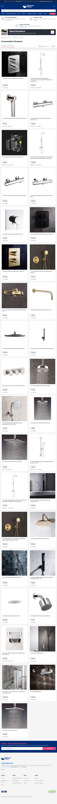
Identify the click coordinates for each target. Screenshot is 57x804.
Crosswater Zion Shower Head (9, 730)
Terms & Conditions (39, 780)
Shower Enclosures (31, 13)
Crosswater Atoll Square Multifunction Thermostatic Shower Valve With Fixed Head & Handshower (41, 80)
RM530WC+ (4, 507)
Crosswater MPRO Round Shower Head (39, 538)
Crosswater (15, 37)
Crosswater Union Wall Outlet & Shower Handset (41, 348)
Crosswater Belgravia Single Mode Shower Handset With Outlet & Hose (12, 423)
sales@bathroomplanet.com (46, 1)
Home (9, 37)
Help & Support (14, 766)
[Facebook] (1, 769)
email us (24, 766)
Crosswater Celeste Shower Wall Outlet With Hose (14, 118)
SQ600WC (32, 87)
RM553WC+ (32, 164)
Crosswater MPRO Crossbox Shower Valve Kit (13, 271)
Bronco (31, 796)
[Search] (54, 10)
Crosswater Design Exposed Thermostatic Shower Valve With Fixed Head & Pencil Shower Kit (14, 500)
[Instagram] (3, 769)
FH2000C (4, 660)
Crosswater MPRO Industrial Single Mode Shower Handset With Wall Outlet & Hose (13, 539)
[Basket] (54, 6)
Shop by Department (17, 778)
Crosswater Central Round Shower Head (40, 423)
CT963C (4, 126)
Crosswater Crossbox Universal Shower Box (12, 157)
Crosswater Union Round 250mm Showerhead (13, 348)
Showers (40, 13)
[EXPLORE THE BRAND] (52, 32)
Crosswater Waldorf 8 (35, 691)
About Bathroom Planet (5, 781)
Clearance (52, 13)
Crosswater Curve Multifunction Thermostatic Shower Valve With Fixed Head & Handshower (41, 157)
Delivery (25, 783)
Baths (19, 13)
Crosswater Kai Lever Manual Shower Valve (12, 234)
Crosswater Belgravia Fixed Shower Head (40, 385)
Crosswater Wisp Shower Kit (37, 653)
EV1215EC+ (32, 126)
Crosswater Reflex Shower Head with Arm (40, 616)
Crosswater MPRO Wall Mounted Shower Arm (41, 310)
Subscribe (49, 748)
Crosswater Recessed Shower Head (11, 616)
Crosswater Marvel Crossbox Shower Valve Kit (41, 234)
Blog (2, 784)
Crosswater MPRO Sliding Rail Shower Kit (11, 577)
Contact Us (26, 778)
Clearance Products (16, 783)
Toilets (3, 13)
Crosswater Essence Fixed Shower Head (11, 461)
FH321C (3, 469)
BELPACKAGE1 (32, 469)
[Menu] (2, 6)
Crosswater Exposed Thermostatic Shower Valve (14, 195)
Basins (23, 13)
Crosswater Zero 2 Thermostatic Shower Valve (13, 385)
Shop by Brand (15, 780)
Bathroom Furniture (11, 13)
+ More (45, 13)
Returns (36, 778)
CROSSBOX (4, 164)
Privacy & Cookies (38, 783)
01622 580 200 (19, 1)
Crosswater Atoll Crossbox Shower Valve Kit (12, 78)
